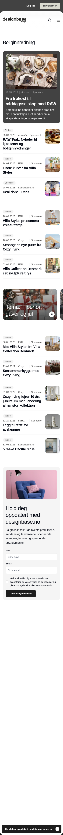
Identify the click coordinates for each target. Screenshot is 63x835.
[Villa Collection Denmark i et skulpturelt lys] (31, 267)
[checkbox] (7, 581)
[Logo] (14, 20)
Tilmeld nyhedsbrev (20, 593)
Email (8, 563)
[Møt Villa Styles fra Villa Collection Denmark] (31, 344)
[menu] (58, 20)
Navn (8, 550)
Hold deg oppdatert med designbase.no (29, 829)
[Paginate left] (5, 304)
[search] (49, 20)
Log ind (31, 5)
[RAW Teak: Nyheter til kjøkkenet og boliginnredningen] (31, 140)
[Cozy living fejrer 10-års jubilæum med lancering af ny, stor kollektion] (31, 397)
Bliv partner (50, 5)
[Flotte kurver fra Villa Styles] (31, 166)
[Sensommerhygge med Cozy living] (31, 369)
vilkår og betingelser (41, 581)
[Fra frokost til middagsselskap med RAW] (31, 87)
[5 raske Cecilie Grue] (31, 445)
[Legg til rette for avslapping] (31, 423)
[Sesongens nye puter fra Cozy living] (31, 243)
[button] (52, 314)
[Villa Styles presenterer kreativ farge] (31, 219)
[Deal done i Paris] (31, 188)
